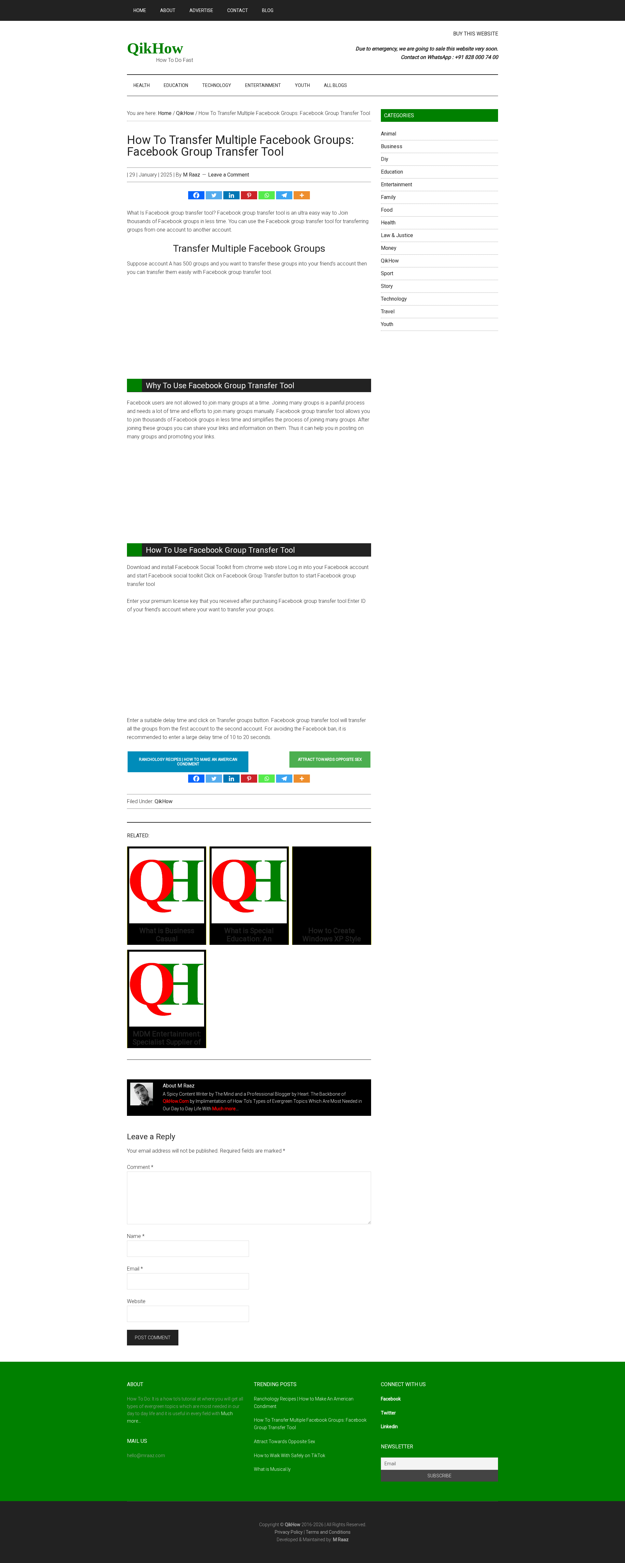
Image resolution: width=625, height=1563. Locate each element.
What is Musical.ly (272, 1469)
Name (136, 1236)
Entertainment (396, 184)
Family (388, 197)
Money (388, 248)
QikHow (155, 48)
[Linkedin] (231, 195)
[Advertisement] (249, 330)
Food (387, 210)
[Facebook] (196, 195)
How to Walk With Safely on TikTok (289, 1455)
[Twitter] (214, 195)
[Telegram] (284, 195)
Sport (387, 273)
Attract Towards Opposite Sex (284, 1441)
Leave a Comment (228, 175)
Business (391, 146)
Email (135, 1269)
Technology (394, 299)
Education (392, 172)
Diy (384, 159)
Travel (388, 311)
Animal (388, 134)
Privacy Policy (289, 1532)
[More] (302, 195)
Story (387, 286)
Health (388, 223)
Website (136, 1301)
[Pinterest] (249, 195)
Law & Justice (397, 235)
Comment (140, 1167)
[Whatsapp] (266, 195)
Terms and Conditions (328, 1532)
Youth (387, 324)
